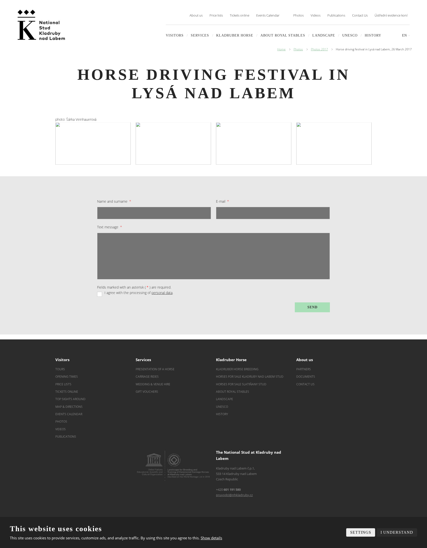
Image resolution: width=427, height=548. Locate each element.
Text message (109, 227)
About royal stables (282, 35)
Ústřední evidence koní (391, 15)
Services (200, 35)
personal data (161, 292)
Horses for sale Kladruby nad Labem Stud (250, 376)
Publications (336, 15)
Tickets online (239, 15)
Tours (60, 369)
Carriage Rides (147, 376)
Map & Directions (69, 407)
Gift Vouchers (147, 392)
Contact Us (360, 15)
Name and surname (114, 201)
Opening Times (66, 376)
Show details (211, 537)
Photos (298, 15)
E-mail (222, 201)
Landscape (224, 399)
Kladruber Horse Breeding (237, 369)
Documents (305, 376)
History (373, 35)
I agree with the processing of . (139, 292)
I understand (397, 532)
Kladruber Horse (234, 35)
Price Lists (63, 384)
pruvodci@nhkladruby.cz (234, 495)
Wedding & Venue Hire (153, 384)
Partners (303, 369)
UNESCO (350, 35)
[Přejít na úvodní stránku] (41, 24)
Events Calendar (267, 15)
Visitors (175, 35)
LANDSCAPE (323, 35)
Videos (315, 15)
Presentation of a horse (155, 369)
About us (196, 15)
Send (312, 307)
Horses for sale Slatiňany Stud (241, 384)
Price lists (216, 15)
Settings (360, 532)
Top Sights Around (70, 399)
